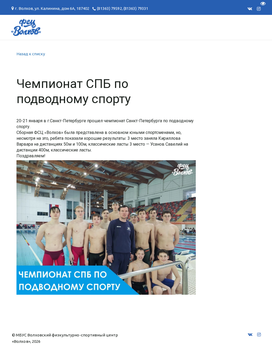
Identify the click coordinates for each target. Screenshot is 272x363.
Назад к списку (30, 54)
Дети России (213, 27)
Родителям (70, 27)
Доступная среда (162, 27)
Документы (29, 27)
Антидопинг (112, 27)
